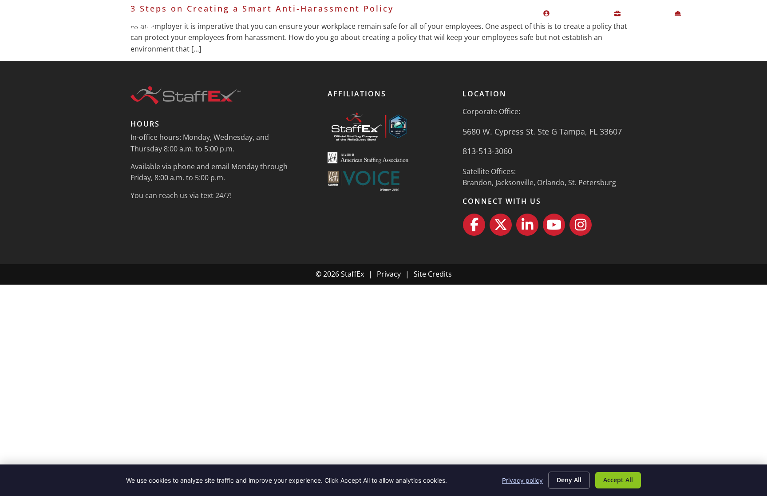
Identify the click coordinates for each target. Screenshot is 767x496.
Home (387, 32)
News (679, 32)
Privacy (389, 274)
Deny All (569, 480)
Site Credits (433, 274)
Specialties (578, 32)
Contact (724, 32)
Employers (437, 32)
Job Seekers (508, 32)
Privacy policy (522, 480)
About (629, 32)
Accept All (618, 480)
